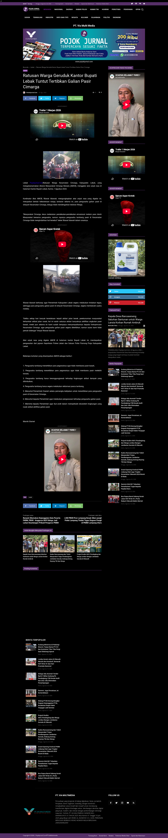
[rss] (133, 802)
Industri (49, 17)
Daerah (69, 9)
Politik (106, 17)
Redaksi (77, 4)
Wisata (75, 17)
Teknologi (37, 17)
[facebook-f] (110, 802)
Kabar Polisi (81, 9)
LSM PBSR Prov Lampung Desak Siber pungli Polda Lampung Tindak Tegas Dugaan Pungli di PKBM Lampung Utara (83, 520)
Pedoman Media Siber (102, 4)
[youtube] (144, 3)
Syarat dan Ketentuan (87, 4)
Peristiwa (116, 9)
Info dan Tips (62, 17)
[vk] (140, 3)
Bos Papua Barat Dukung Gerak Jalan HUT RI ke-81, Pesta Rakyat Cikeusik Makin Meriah (132, 499)
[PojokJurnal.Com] (32, 9)
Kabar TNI (94, 9)
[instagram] (122, 802)
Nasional (58, 9)
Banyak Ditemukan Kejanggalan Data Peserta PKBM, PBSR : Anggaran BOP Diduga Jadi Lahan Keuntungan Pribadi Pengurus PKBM (41, 520)
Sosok (27, 17)
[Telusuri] (142, 9)
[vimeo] (136, 3)
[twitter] (132, 3)
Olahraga (95, 17)
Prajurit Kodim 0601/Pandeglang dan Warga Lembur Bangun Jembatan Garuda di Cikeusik (89, 556)
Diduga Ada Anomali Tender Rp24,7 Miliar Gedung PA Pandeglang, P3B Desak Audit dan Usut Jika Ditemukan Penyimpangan (132, 403)
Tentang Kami (59, 4)
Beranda (47, 9)
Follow (140, 291)
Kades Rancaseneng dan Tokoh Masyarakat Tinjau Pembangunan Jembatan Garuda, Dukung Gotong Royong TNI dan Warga (132, 457)
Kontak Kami (68, 4)
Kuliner (84, 17)
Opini (138, 9)
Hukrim (105, 9)
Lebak (25, 70)
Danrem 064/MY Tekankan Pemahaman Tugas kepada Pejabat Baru (131, 486)
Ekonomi (117, 17)
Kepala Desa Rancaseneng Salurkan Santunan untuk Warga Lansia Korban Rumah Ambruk (35, 556)
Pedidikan (128, 9)
